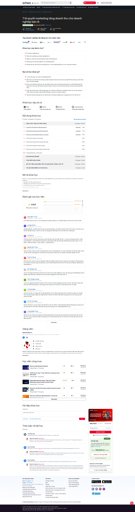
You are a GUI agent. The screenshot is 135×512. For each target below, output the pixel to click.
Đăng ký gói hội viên (100, 454)
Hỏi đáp (47, 484)
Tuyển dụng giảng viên (74, 484)
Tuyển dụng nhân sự (73, 486)
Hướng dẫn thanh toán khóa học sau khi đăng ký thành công (31, 495)
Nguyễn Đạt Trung (32, 247)
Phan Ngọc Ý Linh (32, 216)
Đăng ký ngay (100, 432)
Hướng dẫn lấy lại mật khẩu (28, 493)
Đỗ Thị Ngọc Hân (32, 269)
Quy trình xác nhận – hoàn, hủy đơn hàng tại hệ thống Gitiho (56, 494)
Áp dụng (108, 428)
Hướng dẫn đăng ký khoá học (29, 489)
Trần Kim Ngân (31, 289)
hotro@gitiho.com (29, 480)
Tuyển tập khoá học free (69, 7)
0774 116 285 (29, 482)
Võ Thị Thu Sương (32, 301)
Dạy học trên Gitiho (73, 480)
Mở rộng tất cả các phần (80, 119)
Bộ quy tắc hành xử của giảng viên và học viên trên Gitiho (55, 490)
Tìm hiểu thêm (97, 446)
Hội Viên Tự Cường (93, 7)
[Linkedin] (96, 489)
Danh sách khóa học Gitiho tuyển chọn (51, 7)
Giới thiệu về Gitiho (50, 480)
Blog (39, 7)
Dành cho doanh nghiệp (29, 7)
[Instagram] (104, 489)
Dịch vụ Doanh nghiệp (74, 482)
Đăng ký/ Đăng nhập (106, 3)
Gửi (82, 418)
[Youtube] (100, 489)
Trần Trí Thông (31, 257)
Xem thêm (54, 322)
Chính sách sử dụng (50, 486)
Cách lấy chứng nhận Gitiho (52, 497)
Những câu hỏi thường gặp (28, 487)
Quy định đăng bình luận (35, 418)
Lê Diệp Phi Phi (31, 225)
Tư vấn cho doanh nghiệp (100, 470)
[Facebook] (93, 489)
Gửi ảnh (26, 418)
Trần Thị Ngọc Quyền (33, 279)
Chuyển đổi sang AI (82, 7)
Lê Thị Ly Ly (30, 235)
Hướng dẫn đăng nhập (27, 491)
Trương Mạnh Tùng (32, 311)
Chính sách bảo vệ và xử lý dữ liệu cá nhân (55, 488)
